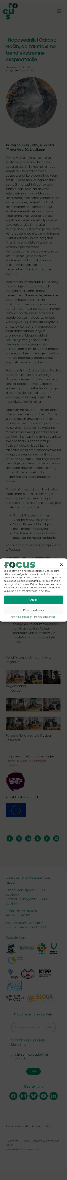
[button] (61, 565)
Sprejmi (33, 599)
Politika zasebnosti (45, 617)
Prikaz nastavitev (33, 609)
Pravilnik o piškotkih (21, 617)
